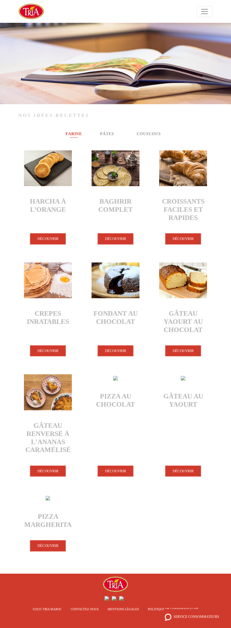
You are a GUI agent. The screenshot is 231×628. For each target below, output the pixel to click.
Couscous (149, 134)
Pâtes (107, 134)
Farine (74, 134)
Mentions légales (123, 609)
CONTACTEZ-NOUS (85, 609)
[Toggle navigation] (204, 11)
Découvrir (48, 239)
